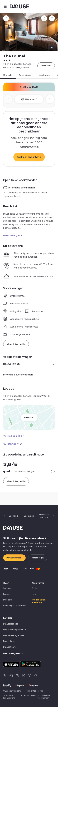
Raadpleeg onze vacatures (14, 605)
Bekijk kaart (46, 65)
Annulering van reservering (39, 601)
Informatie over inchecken (18, 374)
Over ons (7, 588)
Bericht (6, 594)
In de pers (7, 599)
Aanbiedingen (25, 75)
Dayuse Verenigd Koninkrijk (15, 629)
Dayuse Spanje (9, 647)
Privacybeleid (30, 695)
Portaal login (38, 557)
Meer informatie (16, 344)
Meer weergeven (13, 235)
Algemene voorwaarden (44, 696)
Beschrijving (44, 75)
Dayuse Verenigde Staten (14, 635)
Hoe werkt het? (11, 363)
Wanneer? (31, 99)
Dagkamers (29, 516)
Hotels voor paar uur (44, 516)
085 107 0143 (14, 444)
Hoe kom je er (15, 435)
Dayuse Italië (9, 641)
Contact (35, 588)
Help (34, 594)
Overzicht (7, 75)
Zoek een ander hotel (29, 157)
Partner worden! (14, 557)
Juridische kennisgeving (9, 696)
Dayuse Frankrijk (10, 623)
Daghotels (13, 516)
